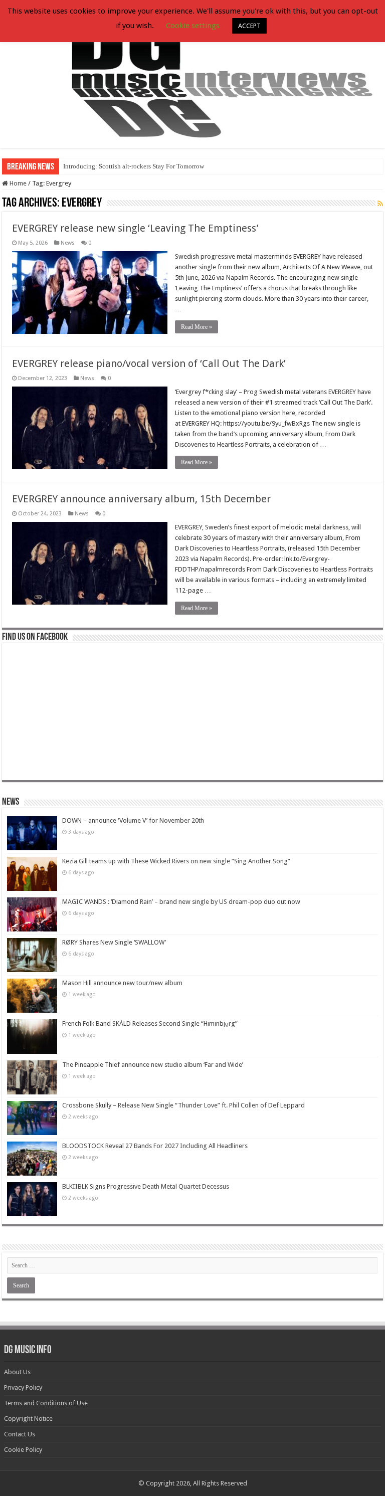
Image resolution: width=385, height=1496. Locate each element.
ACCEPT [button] (249, 26)
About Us (17, 1372)
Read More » (196, 326)
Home (17, 183)
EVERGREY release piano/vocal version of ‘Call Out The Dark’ (149, 363)
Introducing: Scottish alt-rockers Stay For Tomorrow (133, 166)
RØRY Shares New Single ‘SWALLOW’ (114, 942)
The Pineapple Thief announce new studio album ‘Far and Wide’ (152, 1064)
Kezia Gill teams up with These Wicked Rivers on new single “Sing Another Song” (176, 861)
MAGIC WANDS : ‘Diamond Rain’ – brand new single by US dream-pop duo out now (181, 901)
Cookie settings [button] (193, 25)
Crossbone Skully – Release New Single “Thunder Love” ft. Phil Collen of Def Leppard (183, 1105)
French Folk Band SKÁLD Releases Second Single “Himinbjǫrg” (150, 1023)
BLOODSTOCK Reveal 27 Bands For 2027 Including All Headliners (155, 1146)
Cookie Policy (23, 1449)
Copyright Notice (28, 1418)
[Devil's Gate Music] (192, 75)
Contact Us (19, 1434)
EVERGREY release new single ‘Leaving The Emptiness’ (135, 228)
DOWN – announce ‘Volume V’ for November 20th (133, 820)
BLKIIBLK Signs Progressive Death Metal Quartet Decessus (145, 1186)
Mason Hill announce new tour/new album (122, 983)
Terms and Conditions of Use (46, 1403)
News (68, 243)
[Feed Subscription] (380, 204)
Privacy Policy (23, 1387)
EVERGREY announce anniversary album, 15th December (141, 499)
